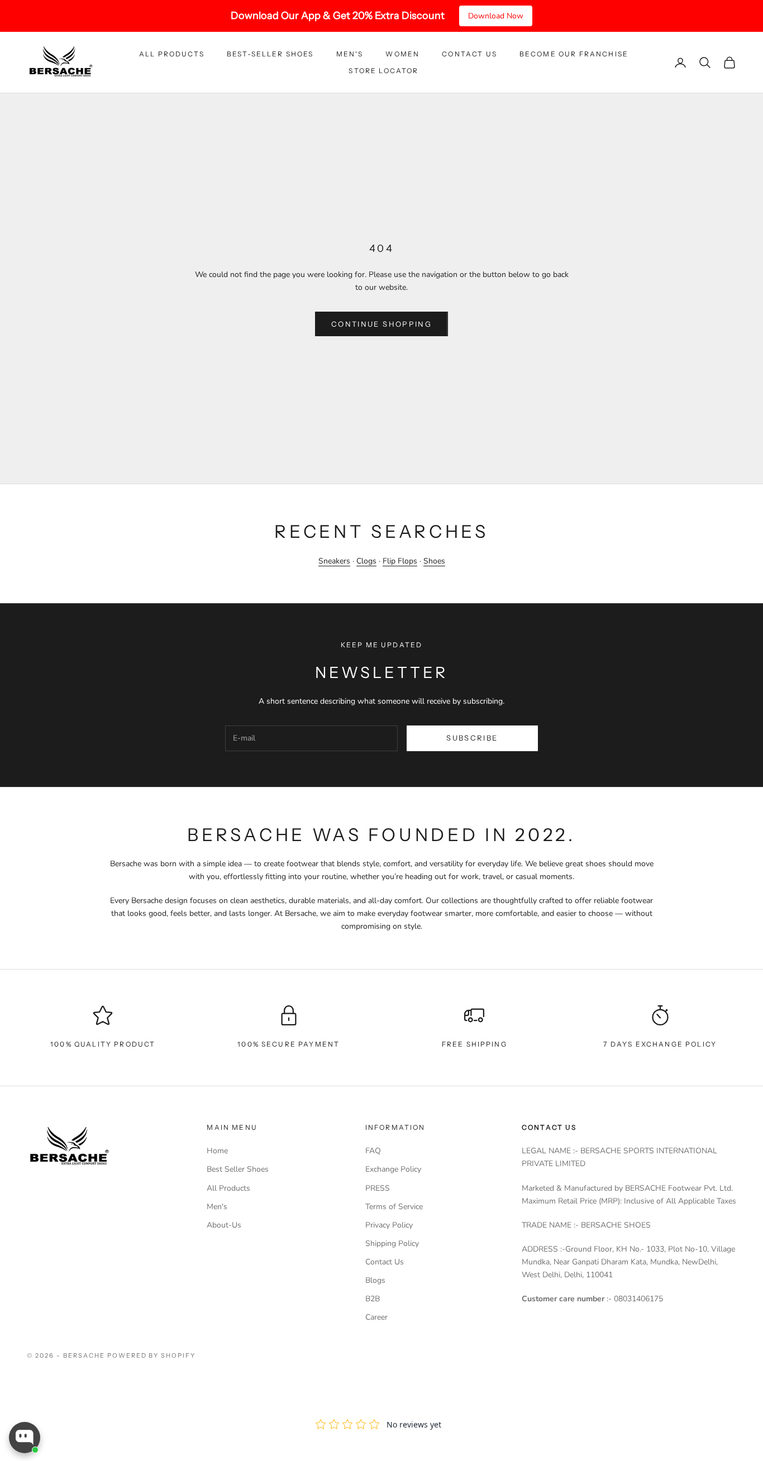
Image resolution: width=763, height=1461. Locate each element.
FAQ (373, 1150)
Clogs (366, 561)
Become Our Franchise (573, 54)
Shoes (434, 561)
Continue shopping (381, 323)
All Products (171, 54)
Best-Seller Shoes (270, 54)
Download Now (495, 16)
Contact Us (469, 54)
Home (217, 1150)
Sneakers (334, 561)
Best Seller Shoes (238, 1169)
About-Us (224, 1225)
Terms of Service (394, 1206)
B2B (372, 1298)
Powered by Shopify (151, 1355)
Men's (350, 54)
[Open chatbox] (24, 1437)
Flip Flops (400, 561)
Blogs (375, 1280)
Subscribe (472, 737)
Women (402, 54)
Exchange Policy (393, 1169)
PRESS (377, 1188)
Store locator (383, 70)
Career (376, 1317)
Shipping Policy (392, 1243)
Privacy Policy (389, 1225)
